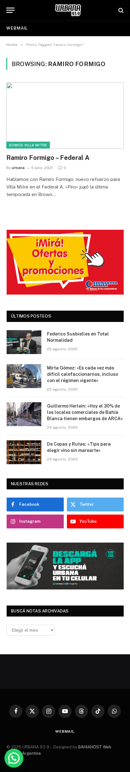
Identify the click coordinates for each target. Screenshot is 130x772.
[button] (13, 758)
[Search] (120, 10)
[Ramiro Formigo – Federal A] (65, 115)
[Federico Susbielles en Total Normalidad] (24, 342)
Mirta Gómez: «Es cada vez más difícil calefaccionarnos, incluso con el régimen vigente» (82, 374)
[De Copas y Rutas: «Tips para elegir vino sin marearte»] (24, 452)
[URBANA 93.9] (68, 10)
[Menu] (10, 10)
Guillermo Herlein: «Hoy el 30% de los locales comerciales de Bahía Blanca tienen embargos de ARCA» (85, 412)
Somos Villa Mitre (28, 145)
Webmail (17, 28)
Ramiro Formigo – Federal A (48, 157)
